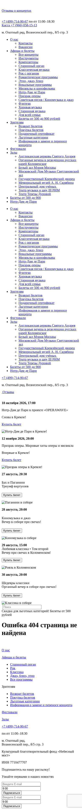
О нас (14, 39)
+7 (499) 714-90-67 (15, 21)
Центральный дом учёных (38, 186)
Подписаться (11, 793)
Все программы (21, 679)
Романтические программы (38, 77)
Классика (17, 672)
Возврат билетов (30, 126)
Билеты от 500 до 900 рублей (39, 118)
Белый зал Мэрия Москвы (37, 167)
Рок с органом (29, 73)
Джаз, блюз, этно (22, 675)
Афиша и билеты (22, 51)
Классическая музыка (34, 69)
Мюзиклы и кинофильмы (37, 88)
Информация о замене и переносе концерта (41, 705)
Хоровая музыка (30, 107)
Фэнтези (25, 103)
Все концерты (28, 54)
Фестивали (18, 149)
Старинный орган (31, 66)
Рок (12, 668)
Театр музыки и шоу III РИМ (39, 190)
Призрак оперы (30, 96)
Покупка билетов (31, 130)
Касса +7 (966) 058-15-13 (19, 25)
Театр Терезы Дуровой (35, 194)
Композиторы (28, 62)
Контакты (26, 43)
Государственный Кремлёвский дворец (47, 179)
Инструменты (28, 58)
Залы (13, 152)
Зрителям (17, 122)
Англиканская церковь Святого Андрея (47, 156)
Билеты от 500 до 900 (25, 198)
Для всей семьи (30, 115)
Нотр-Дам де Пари (32, 92)
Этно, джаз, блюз (31, 81)
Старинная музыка (32, 111)
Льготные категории (33, 137)
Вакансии (26, 47)
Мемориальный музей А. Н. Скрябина (46, 182)
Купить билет (11, 424)
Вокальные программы (35, 84)
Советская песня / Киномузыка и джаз (46, 100)
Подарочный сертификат (36, 133)
